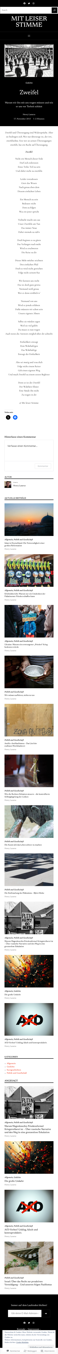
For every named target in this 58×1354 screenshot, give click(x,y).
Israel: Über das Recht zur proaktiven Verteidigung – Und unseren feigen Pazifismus (28, 1283)
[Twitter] (29, 3)
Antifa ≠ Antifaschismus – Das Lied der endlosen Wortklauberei (21, 745)
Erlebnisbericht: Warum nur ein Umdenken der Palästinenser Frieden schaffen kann (25, 595)
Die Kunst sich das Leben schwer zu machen (23, 845)
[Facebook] (24, 3)
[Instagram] (33, 3)
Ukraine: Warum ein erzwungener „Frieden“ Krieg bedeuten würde (26, 646)
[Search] (54, 10)
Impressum (33, 1329)
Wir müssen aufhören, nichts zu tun (19, 695)
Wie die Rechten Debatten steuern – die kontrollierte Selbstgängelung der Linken (27, 795)
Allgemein (9, 540)
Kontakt (21, 1329)
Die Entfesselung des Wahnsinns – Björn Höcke (24, 893)
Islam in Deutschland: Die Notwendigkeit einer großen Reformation (25, 544)
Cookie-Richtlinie (22, 1342)
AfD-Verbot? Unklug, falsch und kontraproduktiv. (26, 1043)
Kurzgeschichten (14, 1070)
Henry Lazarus (29, 115)
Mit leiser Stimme (29, 22)
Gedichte (29, 83)
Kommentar (43, 466)
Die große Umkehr (13, 995)
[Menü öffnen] (29, 36)
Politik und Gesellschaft (23, 540)
